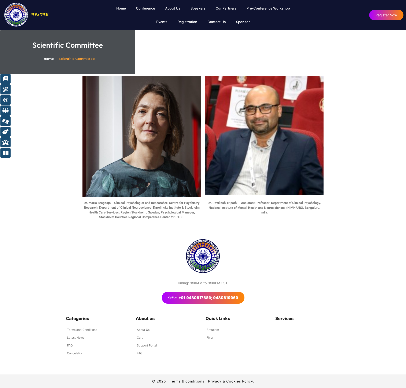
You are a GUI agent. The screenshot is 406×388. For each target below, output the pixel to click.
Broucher (213, 329)
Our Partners (226, 8)
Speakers (198, 8)
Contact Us (216, 22)
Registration (187, 22)
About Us (172, 8)
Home (121, 8)
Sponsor (243, 22)
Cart (140, 337)
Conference (145, 8)
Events (161, 22)
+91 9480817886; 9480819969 (203, 297)
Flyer (210, 337)
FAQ (70, 345)
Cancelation (75, 353)
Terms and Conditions (82, 329)
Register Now (386, 15)
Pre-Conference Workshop (268, 8)
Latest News (75, 337)
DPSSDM (39, 14)
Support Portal (147, 345)
